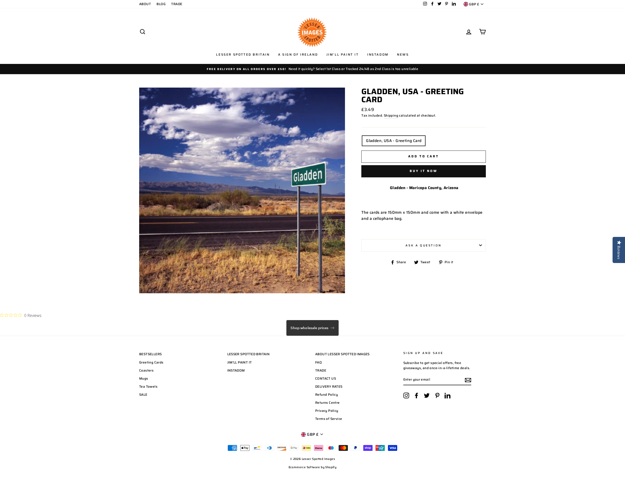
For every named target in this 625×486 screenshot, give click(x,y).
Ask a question (423, 245)
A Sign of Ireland (298, 54)
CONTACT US (325, 378)
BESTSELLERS (150, 354)
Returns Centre (327, 402)
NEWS (403, 54)
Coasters (146, 370)
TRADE (176, 4)
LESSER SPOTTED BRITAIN (248, 354)
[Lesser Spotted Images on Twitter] (427, 395)
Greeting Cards (151, 362)
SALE (143, 394)
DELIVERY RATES (329, 386)
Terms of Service (328, 418)
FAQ (318, 362)
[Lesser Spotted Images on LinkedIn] (447, 395)
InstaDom (378, 54)
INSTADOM (236, 370)
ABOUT (145, 4)
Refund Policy (326, 394)
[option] (312, 69)
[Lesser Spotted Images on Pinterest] (437, 395)
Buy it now (424, 170)
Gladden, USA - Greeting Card (393, 141)
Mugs (143, 378)
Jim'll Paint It (342, 54)
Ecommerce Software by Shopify (313, 467)
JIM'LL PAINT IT (239, 362)
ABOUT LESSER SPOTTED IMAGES (342, 354)
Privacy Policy (326, 410)
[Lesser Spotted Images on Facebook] (416, 395)
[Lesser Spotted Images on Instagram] (406, 395)
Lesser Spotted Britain (243, 54)
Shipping (391, 115)
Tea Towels (148, 386)
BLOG (161, 4)
